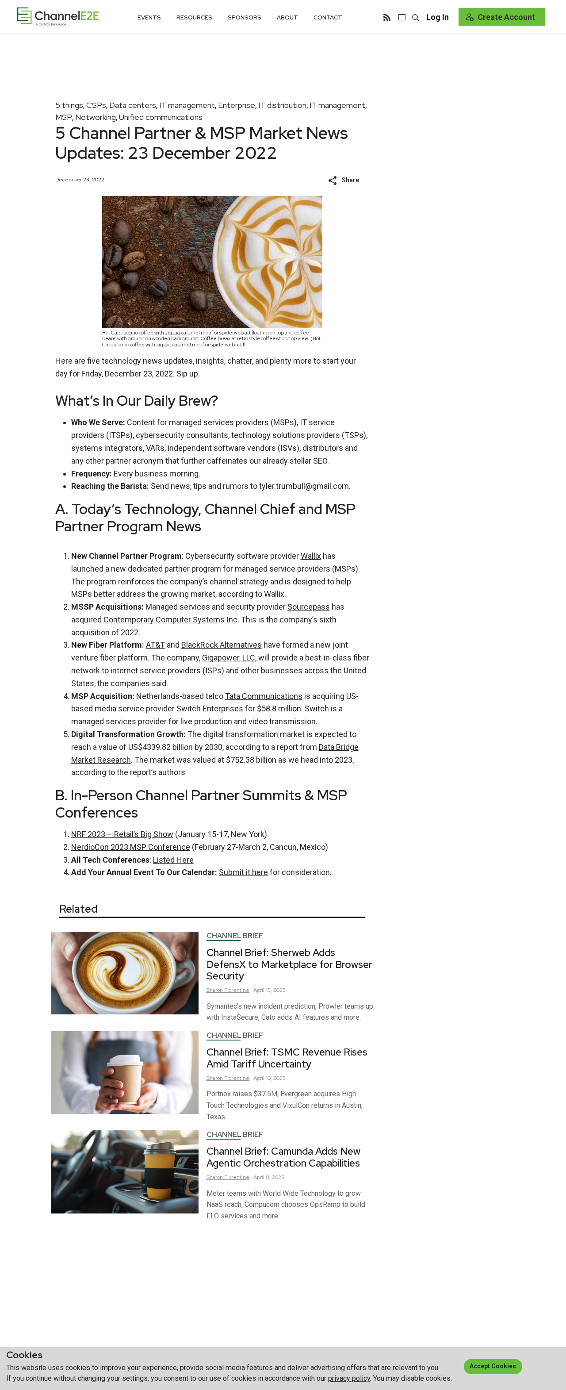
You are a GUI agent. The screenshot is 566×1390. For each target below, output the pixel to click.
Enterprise (236, 105)
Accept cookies (493, 1366)
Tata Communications (263, 696)
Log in (437, 17)
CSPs (96, 105)
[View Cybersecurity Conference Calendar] (401, 16)
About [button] (287, 17)
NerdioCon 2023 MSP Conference (130, 847)
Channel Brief (235, 936)
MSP (63, 117)
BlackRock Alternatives (221, 644)
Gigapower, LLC (228, 657)
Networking (95, 117)
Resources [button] (194, 17)
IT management (187, 105)
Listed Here (173, 859)
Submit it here (243, 872)
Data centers (132, 105)
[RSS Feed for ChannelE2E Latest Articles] (386, 17)
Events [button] (149, 17)
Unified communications (161, 117)
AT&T (155, 644)
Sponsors (244, 17)
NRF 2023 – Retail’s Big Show (122, 834)
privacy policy (349, 1378)
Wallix (311, 556)
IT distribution (282, 105)
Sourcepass (308, 606)
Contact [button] (328, 17)
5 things (69, 105)
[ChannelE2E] (58, 16)
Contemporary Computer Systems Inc (170, 619)
